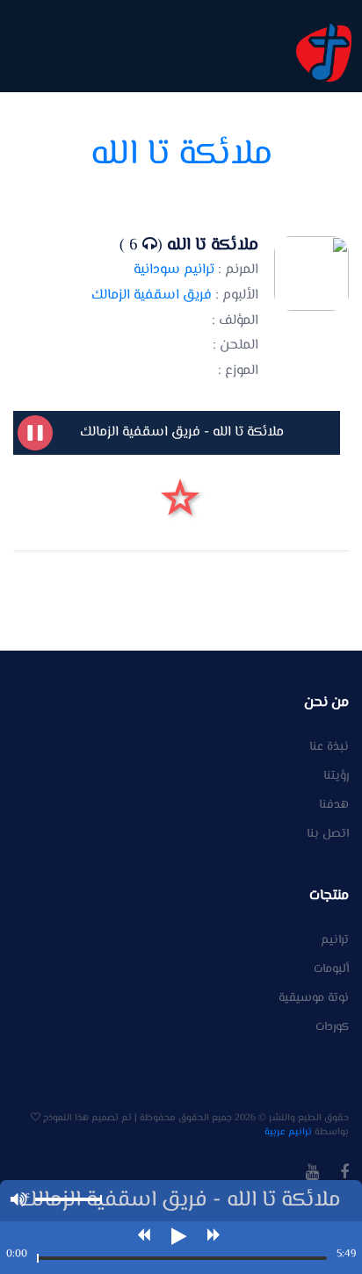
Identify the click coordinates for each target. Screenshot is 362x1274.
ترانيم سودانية (174, 270)
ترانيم (335, 941)
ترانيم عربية (288, 1132)
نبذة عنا (329, 747)
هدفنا (334, 805)
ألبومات (331, 970)
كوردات (332, 1027)
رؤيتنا (336, 776)
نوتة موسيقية (314, 999)
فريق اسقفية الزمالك (151, 295)
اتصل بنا (328, 834)
